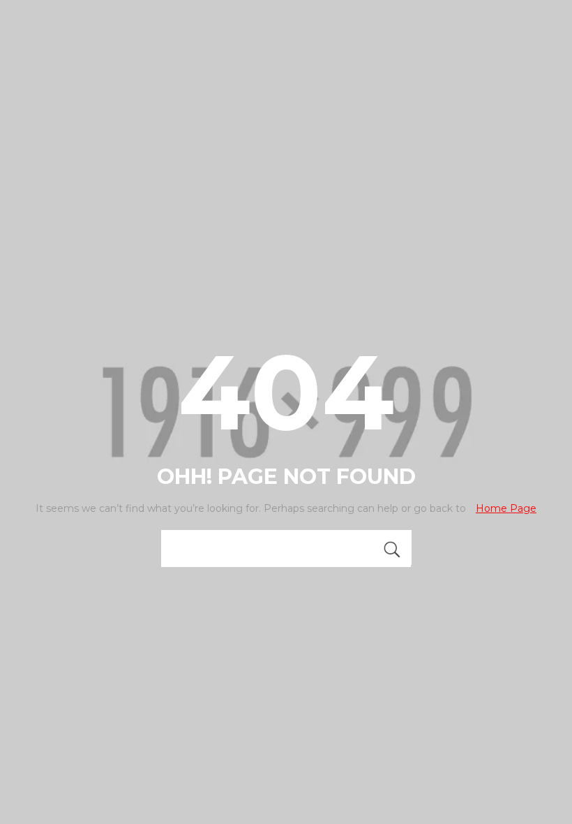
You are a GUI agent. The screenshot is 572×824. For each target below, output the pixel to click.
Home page (506, 508)
